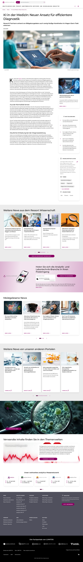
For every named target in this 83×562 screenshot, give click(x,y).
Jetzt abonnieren (68, 504)
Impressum (5, 554)
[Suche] (44, 2)
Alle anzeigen (65, 189)
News (43, 520)
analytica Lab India (20, 506)
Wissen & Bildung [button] (47, 6)
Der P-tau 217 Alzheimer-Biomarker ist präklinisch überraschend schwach (68, 140)
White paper (45, 524)
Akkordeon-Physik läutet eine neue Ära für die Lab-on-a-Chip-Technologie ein (70, 127)
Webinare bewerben (7, 522)
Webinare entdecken (7, 520)
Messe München (19, 500)
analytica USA (19, 512)
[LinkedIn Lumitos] (79, 554)
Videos (30, 520)
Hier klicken (47, 279)
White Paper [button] (36, 6)
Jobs (43, 526)
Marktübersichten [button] (27, 6)
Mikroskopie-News (13, 428)
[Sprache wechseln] (78, 6)
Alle (17, 2)
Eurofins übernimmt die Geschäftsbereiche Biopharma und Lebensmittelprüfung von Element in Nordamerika (69, 148)
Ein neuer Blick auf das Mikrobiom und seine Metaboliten (70, 120)
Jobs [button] (41, 6)
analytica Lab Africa (20, 510)
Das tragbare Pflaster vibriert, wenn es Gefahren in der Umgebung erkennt (69, 133)
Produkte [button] (18, 6)
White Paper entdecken (47, 497)
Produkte (44, 522)
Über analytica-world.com (29, 550)
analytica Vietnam (20, 508)
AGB (12, 554)
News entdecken (7, 497)
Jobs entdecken (19, 520)
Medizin (20, 78)
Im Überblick (19, 497)
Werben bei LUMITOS (8, 550)
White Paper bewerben (47, 500)
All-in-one (44, 528)
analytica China (19, 504)
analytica (18, 502)
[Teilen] (75, 6)
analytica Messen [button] (7, 6)
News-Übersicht (7, 502)
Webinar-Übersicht (7, 524)
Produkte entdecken (33, 497)
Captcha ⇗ (52, 280)
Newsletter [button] (56, 6)
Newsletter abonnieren (66, 275)
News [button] (14, 6)
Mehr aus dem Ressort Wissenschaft (41, 256)
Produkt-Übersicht (33, 502)
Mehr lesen (39, 287)
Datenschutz (18, 554)
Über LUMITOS (18, 550)
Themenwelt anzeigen (48, 459)
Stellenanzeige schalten (21, 522)
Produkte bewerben (33, 500)
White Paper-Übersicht (47, 502)
